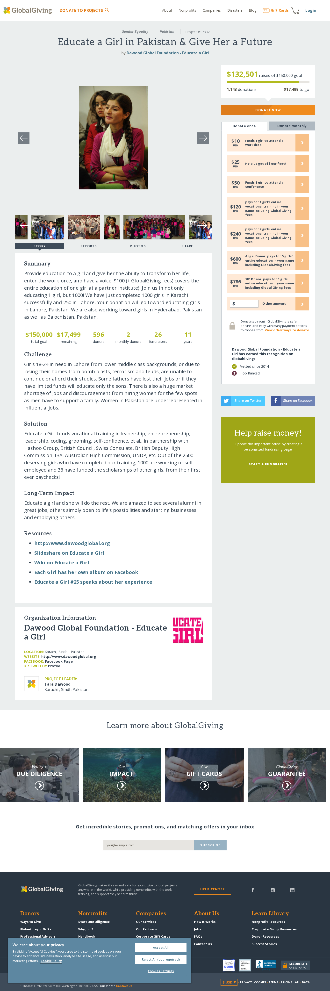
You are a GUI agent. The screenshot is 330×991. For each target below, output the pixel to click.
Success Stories (264, 944)
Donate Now (268, 110)
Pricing (287, 982)
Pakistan (167, 31)
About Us (206, 914)
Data (306, 982)
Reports (89, 246)
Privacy (246, 982)
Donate (81, 10)
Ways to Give (30, 921)
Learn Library (270, 914)
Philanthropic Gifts (35, 929)
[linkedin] (292, 889)
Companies (212, 10)
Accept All (161, 947)
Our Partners (146, 929)
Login (310, 10)
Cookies (260, 982)
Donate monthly (292, 125)
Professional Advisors (38, 936)
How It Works (204, 921)
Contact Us (203, 944)
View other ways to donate (287, 330)
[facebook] (253, 889)
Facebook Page (59, 661)
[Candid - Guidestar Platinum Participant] (247, 965)
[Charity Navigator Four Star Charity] (231, 965)
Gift (280, 10)
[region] (99, 960)
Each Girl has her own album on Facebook (86, 572)
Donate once (244, 126)
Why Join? (85, 929)
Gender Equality (135, 31)
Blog (253, 10)
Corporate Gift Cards (153, 936)
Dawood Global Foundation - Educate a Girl (168, 53)
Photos (138, 246)
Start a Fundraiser (268, 464)
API (297, 982)
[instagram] (273, 889)
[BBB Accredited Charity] (268, 965)
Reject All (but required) (161, 959)
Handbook (86, 936)
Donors (29, 914)
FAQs (198, 936)
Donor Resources (265, 936)
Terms (274, 982)
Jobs (197, 929)
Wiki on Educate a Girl (61, 562)
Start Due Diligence (94, 921)
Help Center (212, 889)
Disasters (234, 10)
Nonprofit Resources (268, 921)
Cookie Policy (51, 961)
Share (187, 246)
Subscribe (210, 845)
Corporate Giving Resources (274, 929)
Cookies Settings (161, 971)
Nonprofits (187, 10)
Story (40, 246)
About (167, 10)
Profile (54, 666)
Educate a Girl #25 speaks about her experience (93, 582)
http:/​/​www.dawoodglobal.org (72, 543)
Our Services (146, 921)
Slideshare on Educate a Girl (69, 553)
